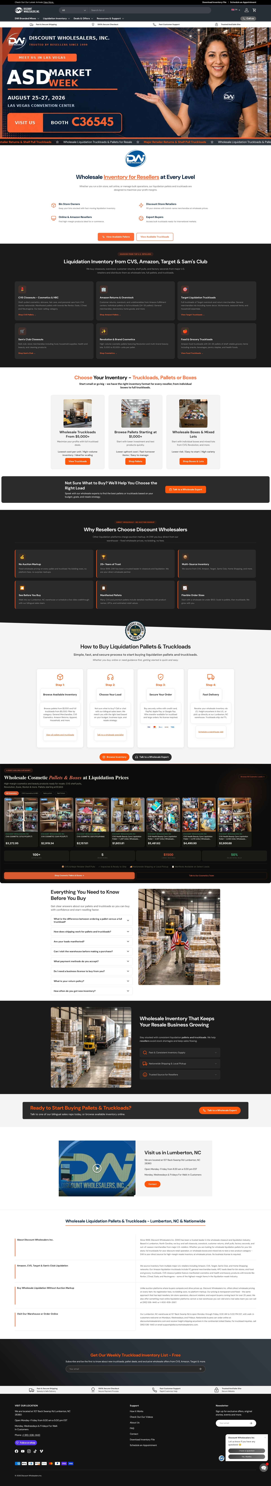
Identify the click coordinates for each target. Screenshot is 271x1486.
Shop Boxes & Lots (193, 461)
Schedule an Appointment (243, 2)
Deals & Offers (82, 18)
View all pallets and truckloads (60, 734)
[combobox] (135, 10)
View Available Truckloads (155, 236)
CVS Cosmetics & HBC (30, 793)
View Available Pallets (118, 236)
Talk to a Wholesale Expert (187, 489)
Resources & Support (109, 18)
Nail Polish (61, 793)
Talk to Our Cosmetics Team (201, 875)
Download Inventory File (214, 2)
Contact (152, 1184)
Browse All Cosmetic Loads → (253, 777)
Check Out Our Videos (141, 1416)
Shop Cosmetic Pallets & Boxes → (69, 875)
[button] (236, 9)
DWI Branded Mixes (25, 18)
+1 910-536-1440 (31, 1435)
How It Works (136, 1411)
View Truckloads (78, 461)
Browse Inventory (116, 757)
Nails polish (47, 793)
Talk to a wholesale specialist (110, 734)
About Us (134, 1422)
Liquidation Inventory (55, 18)
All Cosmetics (11, 793)
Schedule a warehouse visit (210, 731)
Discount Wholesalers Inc (31, 1476)
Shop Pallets (135, 461)
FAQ (132, 1428)
